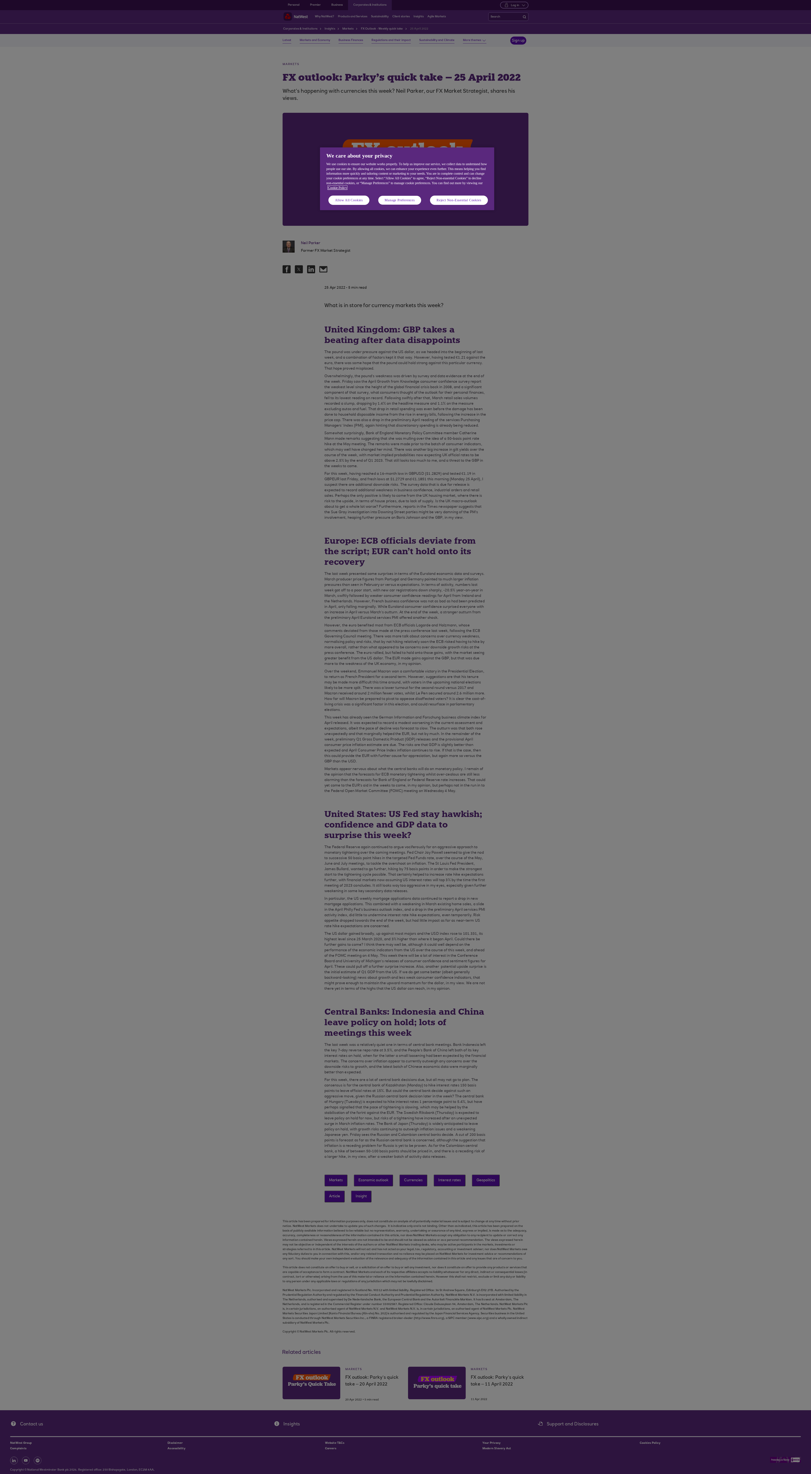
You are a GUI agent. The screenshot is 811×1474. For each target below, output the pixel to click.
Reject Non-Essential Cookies (459, 200)
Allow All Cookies (349, 200)
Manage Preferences (400, 200)
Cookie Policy (337, 187)
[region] (407, 178)
